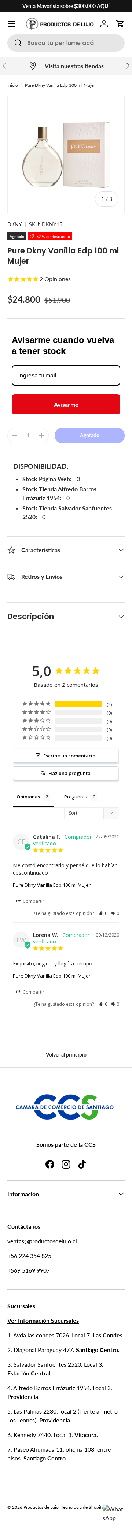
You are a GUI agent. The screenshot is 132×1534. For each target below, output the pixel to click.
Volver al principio (66, 1054)
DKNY (14, 224)
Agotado (89, 435)
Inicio (12, 85)
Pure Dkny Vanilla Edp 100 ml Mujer (60, 85)
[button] (120, 24)
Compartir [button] (33, 901)
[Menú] (12, 24)
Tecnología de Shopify (82, 1507)
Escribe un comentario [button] (69, 755)
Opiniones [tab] (28, 796)
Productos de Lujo (41, 1507)
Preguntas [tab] (75, 796)
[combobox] (66, 43)
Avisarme (66, 404)
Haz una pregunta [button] (69, 773)
